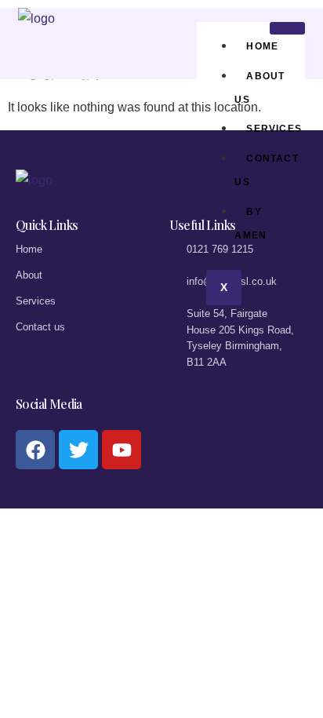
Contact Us (266, 170)
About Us (259, 88)
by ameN (250, 223)
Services (274, 128)
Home (262, 46)
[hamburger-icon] (287, 28)
